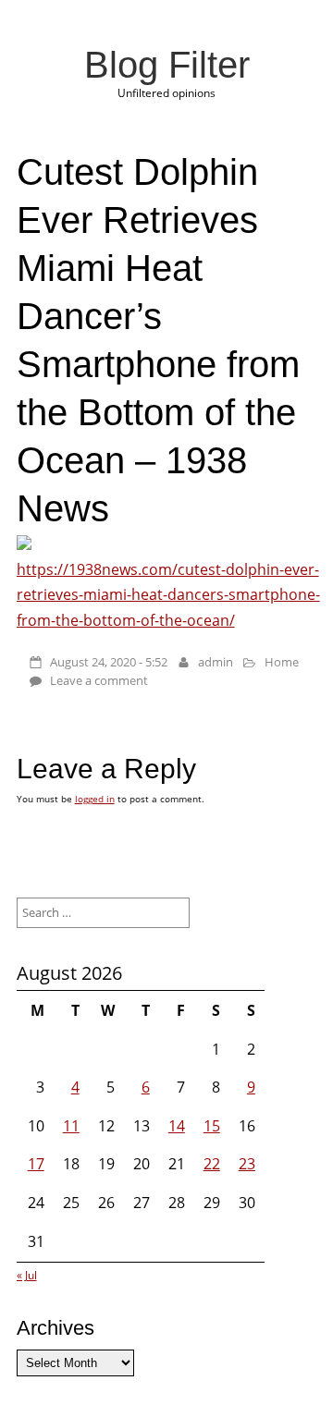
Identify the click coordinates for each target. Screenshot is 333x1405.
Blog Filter (167, 64)
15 (212, 1126)
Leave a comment (99, 680)
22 (212, 1164)
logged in (95, 798)
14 (176, 1126)
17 (36, 1164)
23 (247, 1164)
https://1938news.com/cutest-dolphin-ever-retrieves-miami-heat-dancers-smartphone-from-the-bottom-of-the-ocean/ (168, 594)
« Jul (27, 1275)
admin (215, 662)
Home (282, 662)
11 (71, 1126)
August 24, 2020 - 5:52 (108, 662)
